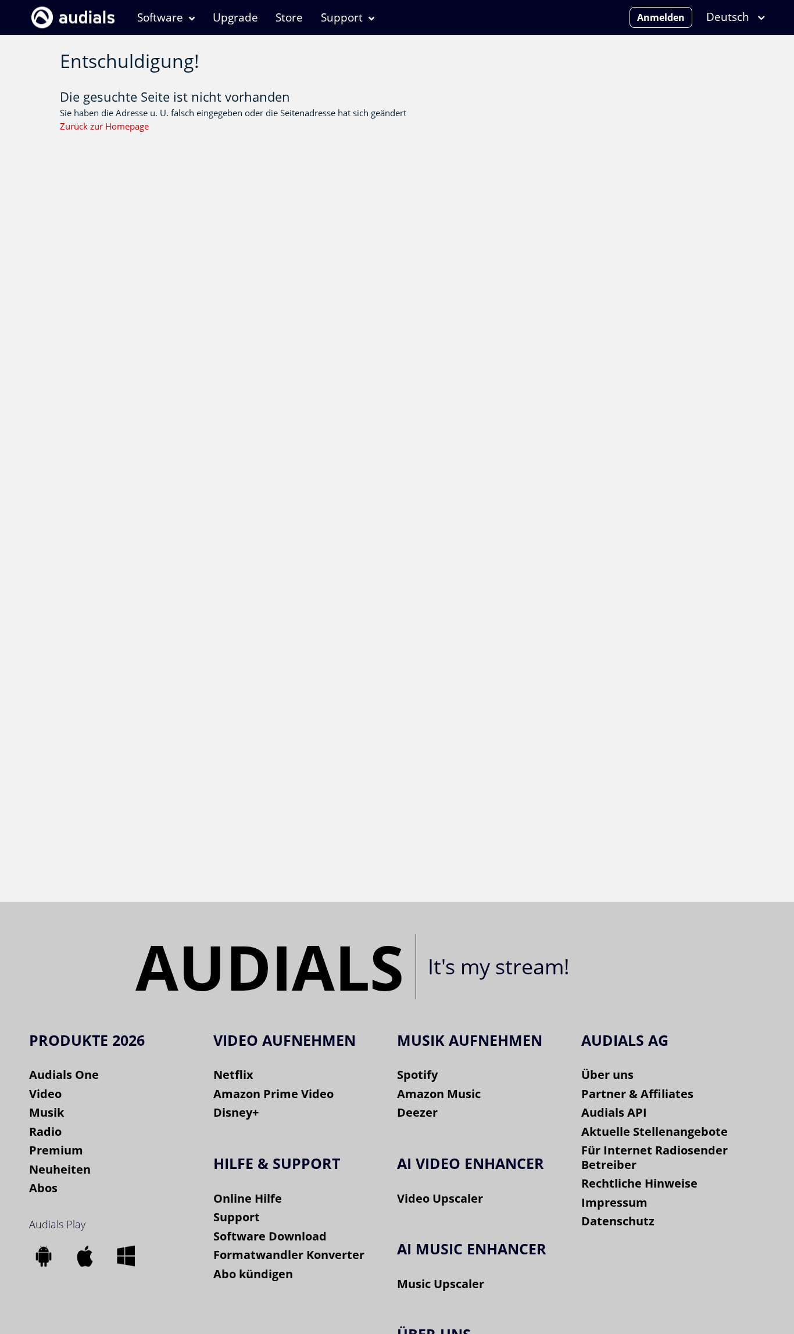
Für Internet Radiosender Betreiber (654, 1157)
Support (342, 17)
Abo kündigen (253, 1274)
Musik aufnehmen (469, 1040)
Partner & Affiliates (637, 1094)
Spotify (417, 1074)
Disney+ (236, 1112)
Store (289, 17)
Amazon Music (439, 1094)
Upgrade (235, 17)
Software (160, 17)
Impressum (614, 1202)
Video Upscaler (440, 1198)
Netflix (233, 1074)
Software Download (270, 1236)
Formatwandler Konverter (288, 1255)
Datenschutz (617, 1221)
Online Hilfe (247, 1198)
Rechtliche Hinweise (639, 1183)
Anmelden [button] (661, 17)
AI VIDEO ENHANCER (470, 1163)
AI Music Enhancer (471, 1248)
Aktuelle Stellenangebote (654, 1131)
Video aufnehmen (284, 1040)
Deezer (417, 1112)
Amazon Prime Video (273, 1094)
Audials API (614, 1112)
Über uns (607, 1074)
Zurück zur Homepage (104, 126)
